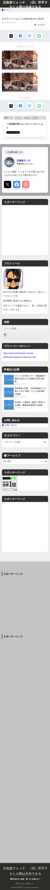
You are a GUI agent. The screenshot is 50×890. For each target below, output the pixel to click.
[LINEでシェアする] (39, 36)
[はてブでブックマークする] (30, 36)
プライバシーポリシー (25, 884)
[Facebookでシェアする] (20, 36)
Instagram (25, 189)
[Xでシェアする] (11, 36)
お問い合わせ (11, 425)
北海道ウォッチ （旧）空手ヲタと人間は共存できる (25, 4)
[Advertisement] (25, 230)
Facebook (17, 189)
